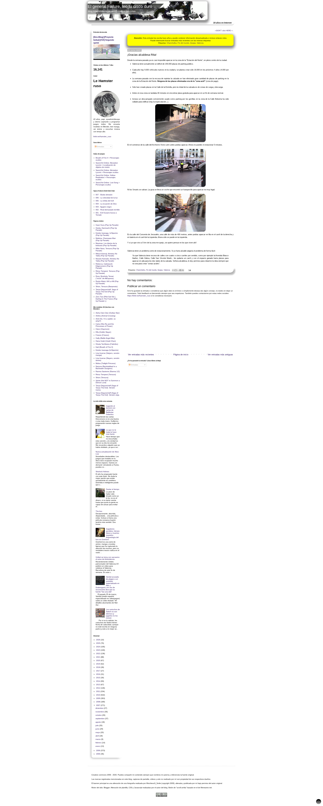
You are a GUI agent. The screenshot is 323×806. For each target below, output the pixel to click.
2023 (98, 650)
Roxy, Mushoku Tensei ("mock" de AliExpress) (105, 277)
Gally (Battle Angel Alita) (105, 338)
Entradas (134, 365)
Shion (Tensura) (102, 377)
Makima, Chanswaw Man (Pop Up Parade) (106, 239)
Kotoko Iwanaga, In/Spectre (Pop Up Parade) (107, 234)
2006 (98, 750)
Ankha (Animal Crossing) (105, 316)
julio (97, 725)
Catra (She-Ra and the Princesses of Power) (105, 325)
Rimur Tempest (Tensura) (106, 374)
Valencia (200, 43)
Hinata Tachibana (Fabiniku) (107, 344)
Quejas (193, 43)
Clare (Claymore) (102, 329)
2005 (98, 754)
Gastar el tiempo (112, 489)
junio (98, 729)
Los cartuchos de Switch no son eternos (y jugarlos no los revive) (113, 613)
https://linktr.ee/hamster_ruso (139, 296)
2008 (98, 702)
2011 (98, 691)
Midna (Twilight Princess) (106, 363)
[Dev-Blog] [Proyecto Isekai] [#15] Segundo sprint (103, 40)
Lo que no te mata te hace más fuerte (111, 432)
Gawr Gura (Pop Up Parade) (107, 225)
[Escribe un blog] (175, 270)
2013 (98, 685)
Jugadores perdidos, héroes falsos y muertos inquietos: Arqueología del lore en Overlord (108, 534)
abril (97, 736)
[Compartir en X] (178, 270)
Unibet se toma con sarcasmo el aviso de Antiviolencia (107, 558)
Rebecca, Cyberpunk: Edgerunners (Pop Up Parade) (104, 266)
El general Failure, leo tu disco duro (120, 6)
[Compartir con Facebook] (180, 270)
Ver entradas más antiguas (220, 354)
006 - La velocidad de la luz (107, 198)
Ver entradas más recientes (141, 354)
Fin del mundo (183, 43)
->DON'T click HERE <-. (224, 31)
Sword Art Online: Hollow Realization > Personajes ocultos (105, 177)
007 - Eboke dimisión (104, 195)
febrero (99, 743)
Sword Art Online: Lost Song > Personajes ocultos (108, 184)
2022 (98, 653)
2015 (98, 678)
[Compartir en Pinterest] (183, 270)
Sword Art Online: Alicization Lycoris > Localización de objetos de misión (107, 165)
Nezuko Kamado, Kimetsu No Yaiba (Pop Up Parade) (107, 260)
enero (98, 746)
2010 (98, 695)
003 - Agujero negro (104, 207)
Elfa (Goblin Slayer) (103, 332)
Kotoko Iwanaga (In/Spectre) (107, 350)
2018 (98, 667)
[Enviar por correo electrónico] (173, 270)
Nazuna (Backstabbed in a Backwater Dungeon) (106, 367)
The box (99, 511)
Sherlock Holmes (102, 472)
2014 (98, 681)
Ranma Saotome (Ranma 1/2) (108, 371)
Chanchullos (172, 43)
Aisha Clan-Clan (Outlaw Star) (108, 313)
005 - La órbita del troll (105, 201)
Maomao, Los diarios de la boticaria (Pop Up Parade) (106, 244)
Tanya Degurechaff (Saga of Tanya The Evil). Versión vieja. (108, 394)
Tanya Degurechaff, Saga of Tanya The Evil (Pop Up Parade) (107, 291)
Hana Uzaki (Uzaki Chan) (106, 341)
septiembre (100, 718)
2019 (98, 664)
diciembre (100, 708)
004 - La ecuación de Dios (106, 204)
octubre (99, 715)
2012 (98, 688)
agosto (98, 722)
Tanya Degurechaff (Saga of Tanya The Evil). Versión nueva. (107, 388)
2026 (98, 640)
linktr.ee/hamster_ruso (102, 136)
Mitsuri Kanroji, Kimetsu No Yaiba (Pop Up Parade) (106, 255)
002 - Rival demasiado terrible (108, 210)
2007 (98, 705)
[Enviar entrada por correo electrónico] (189, 270)
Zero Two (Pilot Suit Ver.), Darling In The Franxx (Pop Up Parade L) (106, 299)
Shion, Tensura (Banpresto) (107, 286)
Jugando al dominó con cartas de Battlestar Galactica (110, 410)
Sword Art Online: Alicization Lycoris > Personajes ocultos (107, 171)
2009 (98, 698)
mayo (98, 732)
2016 (98, 674)
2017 (98, 671)
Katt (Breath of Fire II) (104, 347)
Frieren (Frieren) (102, 335)
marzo (98, 739)
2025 (98, 643)
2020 (98, 660)
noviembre (100, 712)
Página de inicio (180, 354)
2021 (98, 657)
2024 (98, 647)
